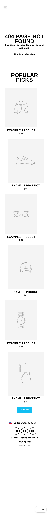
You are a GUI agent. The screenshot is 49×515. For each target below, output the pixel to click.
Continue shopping (24, 54)
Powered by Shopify (24, 445)
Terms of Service (29, 438)
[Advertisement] (24, 471)
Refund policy (24, 442)
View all (24, 409)
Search (14, 438)
